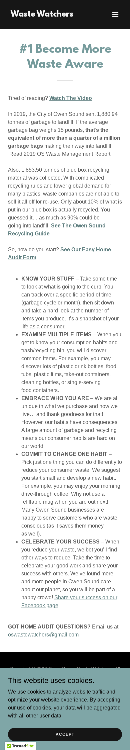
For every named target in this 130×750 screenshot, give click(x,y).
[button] (115, 14)
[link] (42, 15)
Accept (65, 734)
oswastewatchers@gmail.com (43, 634)
